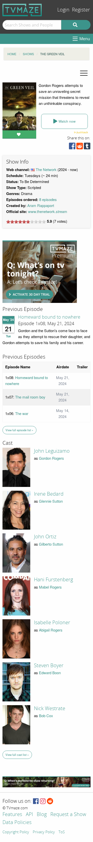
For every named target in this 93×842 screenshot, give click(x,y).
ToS (62, 832)
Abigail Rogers (50, 629)
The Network (46, 169)
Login (63, 10)
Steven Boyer (48, 665)
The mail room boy (30, 397)
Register (81, 10)
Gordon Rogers (51, 458)
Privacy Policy (44, 832)
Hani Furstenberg (53, 580)
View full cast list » (17, 755)
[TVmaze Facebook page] (36, 801)
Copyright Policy (15, 832)
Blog (42, 814)
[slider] (26, 222)
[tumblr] (87, 147)
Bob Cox (46, 715)
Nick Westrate (49, 708)
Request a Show (68, 814)
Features (12, 814)
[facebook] (72, 147)
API (29, 814)
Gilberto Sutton (51, 544)
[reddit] (79, 147)
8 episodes (48, 199)
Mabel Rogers (50, 587)
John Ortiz (45, 537)
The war (21, 413)
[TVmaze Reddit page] (50, 801)
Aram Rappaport (40, 205)
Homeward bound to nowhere (49, 317)
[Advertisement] (39, 271)
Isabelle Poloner (52, 623)
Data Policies (16, 822)
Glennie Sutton (51, 501)
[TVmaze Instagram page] (43, 801)
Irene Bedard (48, 494)
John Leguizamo (52, 451)
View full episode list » (19, 430)
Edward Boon (50, 672)
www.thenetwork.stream (47, 211)
